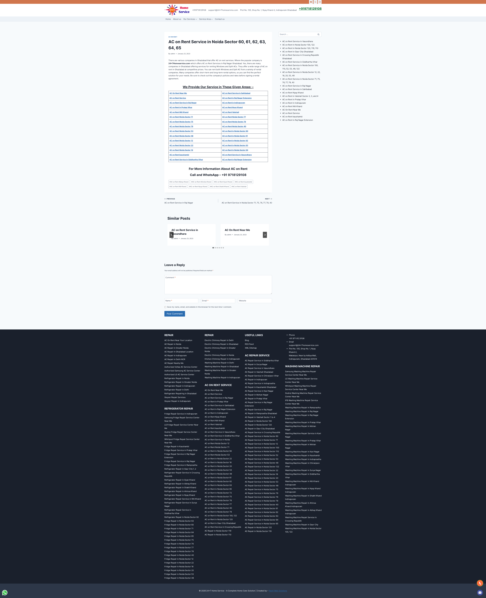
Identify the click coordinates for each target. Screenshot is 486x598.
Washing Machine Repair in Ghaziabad (222, 366)
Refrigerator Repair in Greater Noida (180, 382)
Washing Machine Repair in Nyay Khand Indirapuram (302, 490)
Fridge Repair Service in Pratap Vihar (181, 450)
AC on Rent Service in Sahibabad (297, 89)
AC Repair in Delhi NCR (174, 359)
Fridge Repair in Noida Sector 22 (179, 563)
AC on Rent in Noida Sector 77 (218, 504)
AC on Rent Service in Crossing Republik (223, 527)
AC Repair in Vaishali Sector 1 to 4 (260, 417)
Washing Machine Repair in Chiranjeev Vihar (302, 465)
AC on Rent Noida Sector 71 (217, 447)
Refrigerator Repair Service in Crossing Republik (182, 474)
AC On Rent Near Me (237, 230)
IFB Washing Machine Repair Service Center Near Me (301, 402)
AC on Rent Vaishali (239, 186)
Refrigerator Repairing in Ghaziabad (180, 393)
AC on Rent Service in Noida (217, 439)
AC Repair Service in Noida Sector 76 (261, 493)
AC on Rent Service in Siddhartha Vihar (299, 62)
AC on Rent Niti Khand (177, 186)
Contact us (220, 19)
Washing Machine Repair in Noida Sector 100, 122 (303, 530)
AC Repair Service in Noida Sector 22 (261, 470)
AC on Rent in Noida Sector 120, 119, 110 (300, 48)
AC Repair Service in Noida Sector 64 (261, 520)
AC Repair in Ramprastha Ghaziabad (261, 413)
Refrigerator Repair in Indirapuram (179, 386)
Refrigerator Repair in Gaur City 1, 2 (180, 469)
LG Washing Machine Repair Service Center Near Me (301, 380)
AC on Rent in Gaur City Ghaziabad (297, 51)
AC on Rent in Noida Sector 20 (218, 466)
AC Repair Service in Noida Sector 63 (261, 516)
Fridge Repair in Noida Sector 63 (179, 521)
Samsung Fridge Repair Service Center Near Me (181, 419)
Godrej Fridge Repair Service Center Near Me (180, 434)
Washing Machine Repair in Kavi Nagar (302, 451)
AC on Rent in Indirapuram (294, 103)
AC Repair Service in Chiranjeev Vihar (262, 376)
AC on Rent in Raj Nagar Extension (297, 120)
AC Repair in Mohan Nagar (256, 395)
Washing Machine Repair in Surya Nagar (303, 470)
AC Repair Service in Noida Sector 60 (261, 436)
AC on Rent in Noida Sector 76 (218, 500)
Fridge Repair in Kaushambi (176, 446)
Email (205, 301)
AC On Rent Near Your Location (178, 340)
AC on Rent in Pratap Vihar (294, 99)
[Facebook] (311, 2)
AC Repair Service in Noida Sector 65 (261, 523)
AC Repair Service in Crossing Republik (262, 432)
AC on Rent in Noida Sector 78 (218, 512)
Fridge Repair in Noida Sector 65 (179, 536)
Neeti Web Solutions (278, 591)
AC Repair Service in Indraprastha (260, 383)
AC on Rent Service (291, 113)
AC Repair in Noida (172, 344)
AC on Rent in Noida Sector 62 (218, 481)
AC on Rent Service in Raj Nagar (178, 201)
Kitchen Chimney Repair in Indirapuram (222, 359)
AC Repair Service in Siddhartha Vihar (262, 360)
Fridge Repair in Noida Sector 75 (179, 540)
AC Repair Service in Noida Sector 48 (261, 463)
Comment (170, 277)
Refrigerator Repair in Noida (176, 378)
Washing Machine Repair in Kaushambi (302, 455)
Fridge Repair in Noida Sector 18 (178, 566)
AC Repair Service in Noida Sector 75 (261, 489)
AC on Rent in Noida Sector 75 (218, 496)
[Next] (265, 235)
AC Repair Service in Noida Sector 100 (262, 447)
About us (177, 19)
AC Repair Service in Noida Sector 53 (261, 459)
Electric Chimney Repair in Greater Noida (220, 350)
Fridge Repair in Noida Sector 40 (179, 555)
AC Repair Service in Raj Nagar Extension (258, 404)
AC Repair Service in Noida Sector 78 (261, 501)
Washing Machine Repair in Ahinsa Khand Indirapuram (300, 505)
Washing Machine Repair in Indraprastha (303, 459)
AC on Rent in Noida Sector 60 (218, 451)
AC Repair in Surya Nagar (256, 364)
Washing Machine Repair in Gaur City (301, 524)
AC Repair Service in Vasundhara (259, 368)
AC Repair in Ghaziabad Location (178, 351)
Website (242, 301)
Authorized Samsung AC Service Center (182, 370)
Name (168, 301)
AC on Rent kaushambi (243, 182)
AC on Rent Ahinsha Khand (201, 182)
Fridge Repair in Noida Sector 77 (179, 547)
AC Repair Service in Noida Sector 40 (261, 504)
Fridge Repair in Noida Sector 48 (179, 578)
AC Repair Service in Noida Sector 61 (261, 508)
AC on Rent (172, 37)
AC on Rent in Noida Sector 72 (218, 493)
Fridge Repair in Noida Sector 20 (179, 570)
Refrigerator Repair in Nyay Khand (179, 495)
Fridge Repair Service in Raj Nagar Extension (179, 456)
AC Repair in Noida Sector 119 (218, 531)
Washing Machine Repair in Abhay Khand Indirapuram (303, 512)
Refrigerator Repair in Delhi (176, 389)
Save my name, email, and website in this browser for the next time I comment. (199, 307)
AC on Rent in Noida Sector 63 (218, 485)
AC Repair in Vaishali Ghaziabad (259, 372)
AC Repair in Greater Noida (176, 348)
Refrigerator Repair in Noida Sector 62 (181, 517)
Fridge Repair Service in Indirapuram (180, 414)
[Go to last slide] (171, 235)
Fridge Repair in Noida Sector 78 (179, 551)
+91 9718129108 (234, 175)
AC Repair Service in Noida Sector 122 (262, 466)
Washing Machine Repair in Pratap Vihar (303, 422)
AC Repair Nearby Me (174, 363)
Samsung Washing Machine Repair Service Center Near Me (300, 373)
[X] (315, 2)
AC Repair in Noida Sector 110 (218, 534)
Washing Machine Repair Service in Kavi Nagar (303, 435)
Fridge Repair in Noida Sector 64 (179, 532)
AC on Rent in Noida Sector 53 (218, 470)
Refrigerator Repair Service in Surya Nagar (180, 504)
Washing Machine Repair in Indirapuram (222, 377)
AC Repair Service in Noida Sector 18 (261, 474)
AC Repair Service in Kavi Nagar (259, 391)
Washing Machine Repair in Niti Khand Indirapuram (302, 483)
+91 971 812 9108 (296, 338)
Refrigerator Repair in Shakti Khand (180, 487)
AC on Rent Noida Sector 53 (217, 455)
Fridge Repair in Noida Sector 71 (178, 528)
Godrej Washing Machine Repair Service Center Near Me (303, 395)
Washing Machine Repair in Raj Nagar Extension (301, 417)
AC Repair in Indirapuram (175, 355)
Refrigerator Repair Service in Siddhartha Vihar (177, 512)
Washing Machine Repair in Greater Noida (220, 372)
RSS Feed (249, 344)
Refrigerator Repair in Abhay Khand (180, 483)
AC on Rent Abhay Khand (178, 182)
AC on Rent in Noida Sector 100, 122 (298, 45)
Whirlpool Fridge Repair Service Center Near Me (182, 441)
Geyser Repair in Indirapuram (177, 401)
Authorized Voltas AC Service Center (180, 367)
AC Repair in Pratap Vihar (256, 398)
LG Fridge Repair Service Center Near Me (181, 426)
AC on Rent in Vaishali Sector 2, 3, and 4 (300, 96)
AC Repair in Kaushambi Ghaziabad (260, 387)
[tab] (213, 247)
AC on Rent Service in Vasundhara (297, 41)
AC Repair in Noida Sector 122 (258, 527)
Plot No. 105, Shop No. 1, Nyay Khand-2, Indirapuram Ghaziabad (268, 10)
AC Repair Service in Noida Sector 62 (261, 512)
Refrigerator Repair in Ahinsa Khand (180, 491)
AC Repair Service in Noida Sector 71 (261, 440)
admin (173, 54)
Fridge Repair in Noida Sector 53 (179, 574)
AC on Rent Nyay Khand (198, 186)
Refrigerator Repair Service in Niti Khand (182, 499)
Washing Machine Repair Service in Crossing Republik (301, 519)
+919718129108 (199, 10)
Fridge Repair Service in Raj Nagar (179, 461)
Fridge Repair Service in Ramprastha (180, 465)
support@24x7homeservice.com (223, 10)
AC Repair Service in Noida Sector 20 (261, 478)
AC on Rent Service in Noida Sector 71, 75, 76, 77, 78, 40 (247, 201)
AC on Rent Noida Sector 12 (217, 443)
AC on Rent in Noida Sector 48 (218, 474)
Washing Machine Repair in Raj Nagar (301, 411)
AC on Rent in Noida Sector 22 (218, 458)
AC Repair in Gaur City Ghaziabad (260, 428)
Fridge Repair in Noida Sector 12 (178, 559)
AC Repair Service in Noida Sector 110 (262, 451)
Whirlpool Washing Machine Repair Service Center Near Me (300, 388)
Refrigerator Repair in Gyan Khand (179, 480)
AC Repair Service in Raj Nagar (258, 409)
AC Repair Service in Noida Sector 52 (261, 455)
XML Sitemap (251, 348)
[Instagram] (320, 2)
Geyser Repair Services (175, 397)
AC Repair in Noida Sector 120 (258, 425)
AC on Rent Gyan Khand (223, 182)
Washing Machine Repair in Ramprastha (302, 407)
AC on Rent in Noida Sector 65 (218, 489)
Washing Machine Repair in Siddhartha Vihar (302, 476)
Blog (247, 340)
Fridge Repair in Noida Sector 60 (179, 525)
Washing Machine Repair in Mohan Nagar (300, 428)
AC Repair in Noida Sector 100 (258, 421)
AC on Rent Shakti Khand (219, 186)
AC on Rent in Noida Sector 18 (218, 462)
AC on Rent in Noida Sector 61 (218, 477)
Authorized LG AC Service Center (179, 374)
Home (168, 19)
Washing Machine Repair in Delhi (219, 363)
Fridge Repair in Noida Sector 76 (179, 544)
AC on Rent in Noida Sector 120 (219, 519)
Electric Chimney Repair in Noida (219, 355)
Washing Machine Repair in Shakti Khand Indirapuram (303, 497)
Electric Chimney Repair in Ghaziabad (221, 344)
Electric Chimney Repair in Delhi (219, 340)
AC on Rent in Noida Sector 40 (218, 508)
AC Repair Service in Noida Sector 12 (261, 444)
